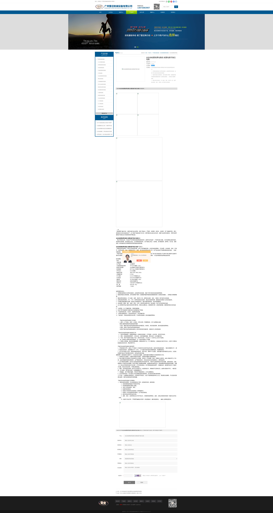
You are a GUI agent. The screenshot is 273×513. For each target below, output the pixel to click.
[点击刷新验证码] (137, 475)
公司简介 (111, 12)
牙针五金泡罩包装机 (102, 84)
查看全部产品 (104, 113)
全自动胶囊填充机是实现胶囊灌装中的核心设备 (104, 129)
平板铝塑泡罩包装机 (102, 70)
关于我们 (159, 501)
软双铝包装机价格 (101, 95)
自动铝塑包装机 (101, 67)
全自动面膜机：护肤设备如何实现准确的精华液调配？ (104, 132)
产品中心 (149, 52)
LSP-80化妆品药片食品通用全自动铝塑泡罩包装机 (131, 491)
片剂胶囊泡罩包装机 (102, 81)
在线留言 (163, 12)
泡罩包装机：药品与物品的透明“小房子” (104, 135)
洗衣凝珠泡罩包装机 (102, 89)
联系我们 (173, 12)
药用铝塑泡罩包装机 (102, 64)
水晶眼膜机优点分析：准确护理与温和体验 (104, 126)
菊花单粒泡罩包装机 (102, 87)
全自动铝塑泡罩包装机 (102, 75)
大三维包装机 (100, 103)
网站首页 (117, 501)
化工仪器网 (133, 504)
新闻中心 (121, 12)
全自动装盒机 (100, 106)
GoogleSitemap (138, 504)
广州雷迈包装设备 (100, 59)
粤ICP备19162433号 (147, 511)
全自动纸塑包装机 (101, 98)
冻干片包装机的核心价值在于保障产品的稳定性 (104, 123)
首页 (100, 12)
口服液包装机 (100, 92)
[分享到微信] (169, 1)
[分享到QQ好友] (176, 1)
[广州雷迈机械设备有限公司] (127, 6)
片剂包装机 (100, 73)
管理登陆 (124, 504)
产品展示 (131, 12)
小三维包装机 (100, 100)
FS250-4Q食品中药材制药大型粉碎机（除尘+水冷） (131, 493)
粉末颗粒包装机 (101, 109)
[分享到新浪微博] (171, 1)
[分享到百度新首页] (174, 1)
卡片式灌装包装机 (101, 62)
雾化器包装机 (100, 78)
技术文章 (142, 12)
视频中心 (152, 12)
